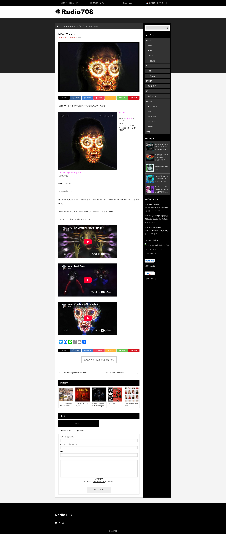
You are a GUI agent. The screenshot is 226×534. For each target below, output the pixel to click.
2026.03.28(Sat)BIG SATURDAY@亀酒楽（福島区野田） (156, 207)
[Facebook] (56, 523)
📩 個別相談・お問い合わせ (156, 3)
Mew (79, 37)
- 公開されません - (69, 444)
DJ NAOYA (152, 86)
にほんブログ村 (150, 253)
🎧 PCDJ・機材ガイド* (69, 3)
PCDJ (150, 71)
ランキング (152, 121)
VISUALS (123, 113)
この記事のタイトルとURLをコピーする (99, 360)
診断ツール (152, 96)
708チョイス (152, 106)
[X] (59, 523)
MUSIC (149, 101)
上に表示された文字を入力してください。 (99, 482)
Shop (148, 132)
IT (147, 91)
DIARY (148, 41)
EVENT (149, 81)
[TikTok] (66, 523)
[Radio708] (74, 11)
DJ (147, 66)
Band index (127, 3)
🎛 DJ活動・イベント (98, 3)
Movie (150, 51)
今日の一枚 (152, 116)
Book (150, 46)
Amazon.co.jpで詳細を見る (69, 173)
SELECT (151, 126)
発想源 (152, 61)
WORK (150, 56)
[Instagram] (63, 523)
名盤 (149, 111)
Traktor (152, 76)
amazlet (129, 118)
